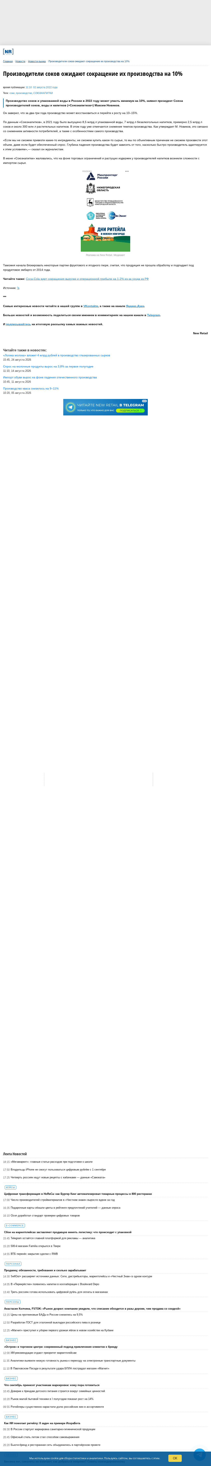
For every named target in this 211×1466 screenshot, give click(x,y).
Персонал (13, 1264)
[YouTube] (116, 51)
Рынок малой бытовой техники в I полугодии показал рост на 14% (52, 1398)
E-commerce (15, 1225)
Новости (20, 61)
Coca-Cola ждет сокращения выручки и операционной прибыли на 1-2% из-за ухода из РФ (87, 278)
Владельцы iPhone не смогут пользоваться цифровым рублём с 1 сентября (58, 1169)
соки (12, 93)
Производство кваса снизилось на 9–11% (31, 388)
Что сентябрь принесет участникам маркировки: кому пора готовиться (52, 1385)
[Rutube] (135, 51)
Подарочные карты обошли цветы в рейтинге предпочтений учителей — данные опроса (65, 1207)
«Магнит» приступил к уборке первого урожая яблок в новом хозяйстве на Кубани (62, 1330)
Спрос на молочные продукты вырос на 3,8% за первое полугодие (48, 366)
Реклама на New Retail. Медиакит (105, 255)
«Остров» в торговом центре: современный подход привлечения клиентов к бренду (60, 1346)
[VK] (60, 51)
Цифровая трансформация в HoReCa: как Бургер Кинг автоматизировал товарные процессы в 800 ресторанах (78, 1193)
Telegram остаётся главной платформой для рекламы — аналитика (53, 1238)
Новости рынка (37, 61)
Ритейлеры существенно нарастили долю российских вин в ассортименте (57, 1406)
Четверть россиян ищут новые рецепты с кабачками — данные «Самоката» (58, 1177)
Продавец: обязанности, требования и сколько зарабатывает (45, 1270)
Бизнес (11, 1340)
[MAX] (79, 51)
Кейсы (10, 1187)
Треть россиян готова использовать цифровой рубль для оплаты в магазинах (59, 1292)
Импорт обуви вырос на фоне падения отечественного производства (50, 377)
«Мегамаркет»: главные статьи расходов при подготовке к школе (52, 1161)
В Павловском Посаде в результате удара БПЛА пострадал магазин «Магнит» (60, 1368)
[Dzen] (98, 51)
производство (24, 93)
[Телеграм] (41, 51)
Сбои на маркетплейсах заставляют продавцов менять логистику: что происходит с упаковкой (67, 1232)
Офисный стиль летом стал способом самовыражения (45, 1437)
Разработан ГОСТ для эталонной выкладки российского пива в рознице (56, 1322)
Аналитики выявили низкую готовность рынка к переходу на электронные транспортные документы (73, 1360)
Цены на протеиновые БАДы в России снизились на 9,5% (47, 1314)
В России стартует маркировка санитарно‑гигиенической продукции (53, 1429)
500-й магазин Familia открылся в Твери (35, 1246)
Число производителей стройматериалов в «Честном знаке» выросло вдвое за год (63, 1199)
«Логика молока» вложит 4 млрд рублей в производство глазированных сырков (56, 355)
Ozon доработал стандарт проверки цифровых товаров (45, 1215)
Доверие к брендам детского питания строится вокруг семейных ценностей (58, 1391)
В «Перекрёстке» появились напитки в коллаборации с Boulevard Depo (55, 1284)
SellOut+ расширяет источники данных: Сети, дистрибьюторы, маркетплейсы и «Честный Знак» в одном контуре (81, 1276)
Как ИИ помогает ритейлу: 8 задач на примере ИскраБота (42, 1423)
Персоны (12, 1302)
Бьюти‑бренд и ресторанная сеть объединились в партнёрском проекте (55, 1444)
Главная (8, 61)
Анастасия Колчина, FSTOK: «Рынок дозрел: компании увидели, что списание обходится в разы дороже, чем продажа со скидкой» (92, 1308)
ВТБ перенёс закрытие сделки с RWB (34, 1253)
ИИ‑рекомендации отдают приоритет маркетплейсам (43, 1352)
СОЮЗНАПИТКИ (43, 93)
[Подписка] (154, 51)
